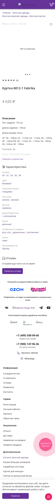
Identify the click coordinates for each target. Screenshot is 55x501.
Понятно (15, 495)
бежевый (6, 183)
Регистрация (9, 404)
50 (3, 175)
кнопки (5, 199)
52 (7, 175)
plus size (6, 232)
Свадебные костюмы (13, 466)
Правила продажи (12, 444)
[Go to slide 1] (25, 74)
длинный (6, 224)
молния (15, 199)
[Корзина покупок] (51, 4)
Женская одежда (21, 12)
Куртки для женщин (13, 471)
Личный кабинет (11, 409)
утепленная (32, 232)
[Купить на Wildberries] (38, 289)
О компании (9, 378)
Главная (6, 12)
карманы (6, 208)
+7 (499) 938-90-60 (27, 335)
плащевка (7, 191)
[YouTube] (48, 307)
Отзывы (7, 382)
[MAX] (23, 307)
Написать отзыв (12, 271)
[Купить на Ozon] (17, 289)
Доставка (7, 435)
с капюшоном (9, 216)
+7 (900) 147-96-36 (27, 344)
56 (16, 175)
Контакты (8, 391)
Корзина (7, 413)
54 (11, 175)
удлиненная (19, 232)
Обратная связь (11, 418)
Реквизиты (8, 387)
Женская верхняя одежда (15, 16)
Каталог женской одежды (16, 457)
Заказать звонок (29, 352)
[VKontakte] (6, 307)
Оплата (7, 431)
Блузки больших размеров (16, 462)
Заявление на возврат (14, 440)
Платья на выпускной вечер (17, 475)
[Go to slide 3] (29, 74)
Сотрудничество (11, 373)
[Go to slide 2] (27, 74)
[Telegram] (41, 307)
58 (20, 175)
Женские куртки (37, 16)
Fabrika (5, 248)
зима (4, 240)
